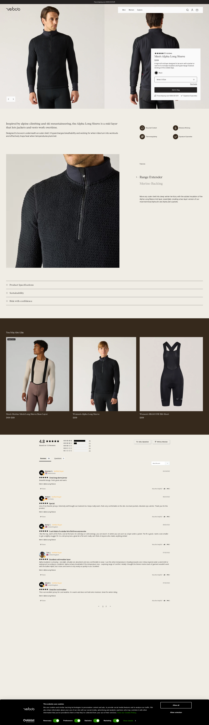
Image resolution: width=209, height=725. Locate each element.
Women (131, 10)
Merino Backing (151, 184)
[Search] (187, 10)
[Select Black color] (12, 408)
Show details (128, 721)
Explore (139, 10)
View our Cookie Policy (126, 713)
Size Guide (193, 84)
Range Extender (151, 177)
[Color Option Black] (156, 73)
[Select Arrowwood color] (9, 408)
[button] (165, 489)
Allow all (176, 705)
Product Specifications (22, 284)
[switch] (77, 720)
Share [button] (44, 489)
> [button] (110, 606)
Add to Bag (176, 90)
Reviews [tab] (43, 458)
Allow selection (176, 712)
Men (124, 10)
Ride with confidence (21, 301)
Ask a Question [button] (144, 442)
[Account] (192, 10)
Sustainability (17, 293)
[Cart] (197, 10)
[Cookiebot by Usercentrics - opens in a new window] (28, 720)
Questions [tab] (58, 458)
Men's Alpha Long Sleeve (47, 484)
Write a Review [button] (162, 442)
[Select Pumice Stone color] (14, 408)
